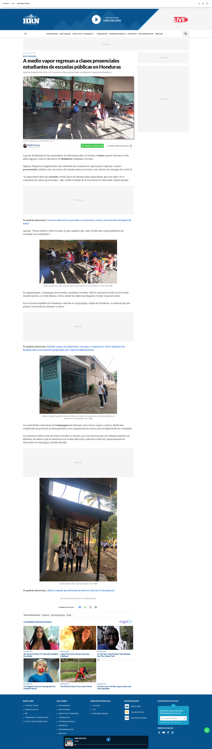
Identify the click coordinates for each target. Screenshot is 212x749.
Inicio (25, 53)
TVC (12, 3)
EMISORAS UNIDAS (23, 3)
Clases (68, 615)
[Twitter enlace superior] (199, 3)
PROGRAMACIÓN (145, 34)
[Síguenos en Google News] (96, 607)
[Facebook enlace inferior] (168, 732)
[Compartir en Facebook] (80, 607)
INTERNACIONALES (117, 34)
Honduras (45, 615)
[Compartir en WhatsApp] (85, 607)
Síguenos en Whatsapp (94, 146)
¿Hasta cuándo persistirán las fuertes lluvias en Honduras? (81, 590)
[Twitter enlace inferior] (159, 732)
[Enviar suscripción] (184, 718)
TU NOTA (6, 3)
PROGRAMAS (52, 34)
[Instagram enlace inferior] (172, 732)
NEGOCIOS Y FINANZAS (83, 34)
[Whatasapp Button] (207, 730)
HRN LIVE (159, 34)
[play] (108, 739)
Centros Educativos (58, 615)
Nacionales (32, 53)
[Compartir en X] (90, 607)
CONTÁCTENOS (31, 705)
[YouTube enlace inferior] (163, 732)
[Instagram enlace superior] (207, 3)
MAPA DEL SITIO (31, 709)
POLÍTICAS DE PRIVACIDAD (36, 721)
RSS (26, 713)
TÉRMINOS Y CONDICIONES (36, 717)
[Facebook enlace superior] (203, 3)
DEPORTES (132, 34)
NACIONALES (65, 34)
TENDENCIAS (102, 34)
